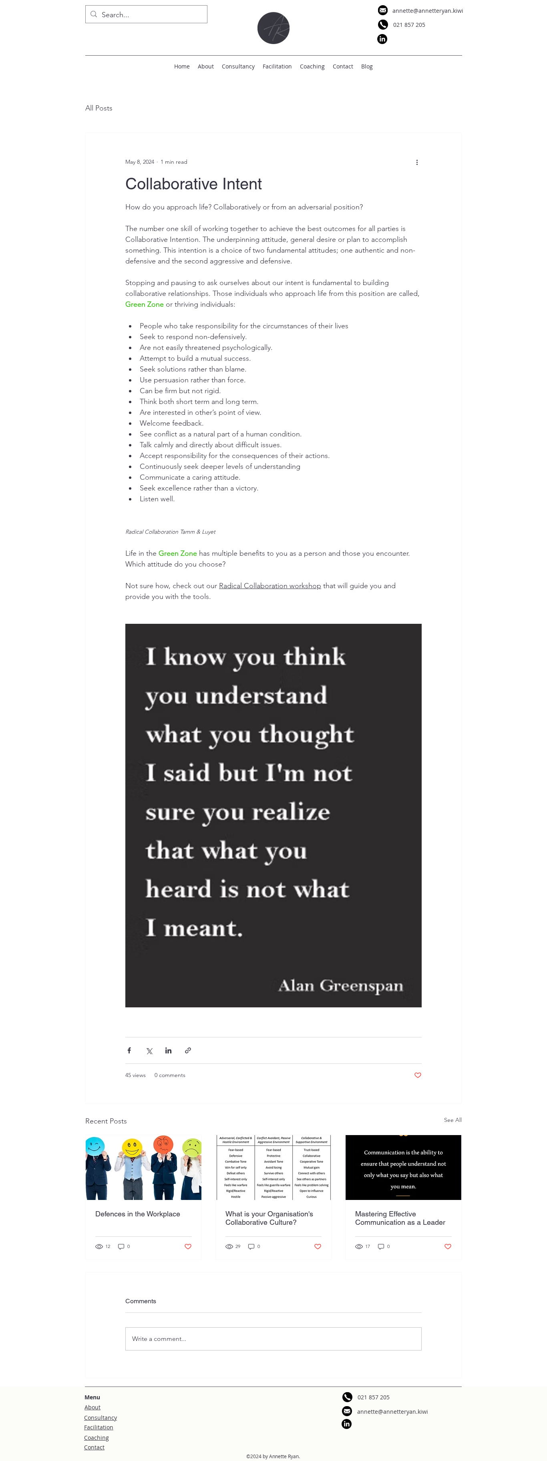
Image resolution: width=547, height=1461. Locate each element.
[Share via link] (188, 1050)
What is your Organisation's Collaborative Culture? (269, 1218)
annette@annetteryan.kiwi (427, 10)
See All (453, 1119)
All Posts (99, 108)
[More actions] (417, 162)
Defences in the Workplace (137, 1214)
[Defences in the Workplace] (143, 1167)
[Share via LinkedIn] (168, 1050)
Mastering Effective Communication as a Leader (400, 1218)
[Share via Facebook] (129, 1050)
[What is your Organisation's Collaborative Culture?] (274, 1167)
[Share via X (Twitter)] (149, 1050)
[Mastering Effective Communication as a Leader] (403, 1167)
